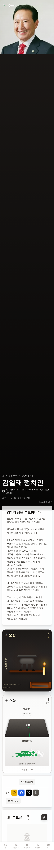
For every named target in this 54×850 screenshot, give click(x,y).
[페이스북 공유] (21, 793)
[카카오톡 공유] (14, 793)
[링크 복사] (36, 793)
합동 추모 (13, 475)
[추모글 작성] (44, 817)
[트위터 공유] (29, 793)
